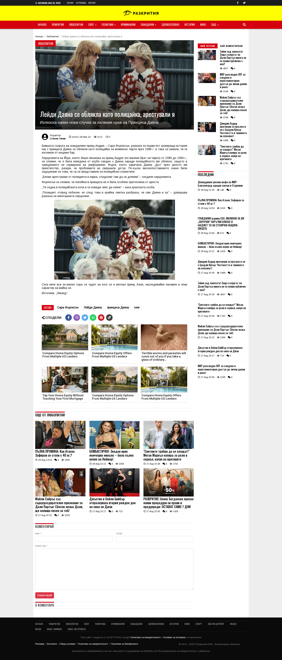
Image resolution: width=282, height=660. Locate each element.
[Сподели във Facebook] (68, 317)
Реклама (39, 644)
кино (203, 24)
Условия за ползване (174, 637)
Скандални (147, 24)
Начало (70, 2)
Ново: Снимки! (54, 629)
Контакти (52, 644)
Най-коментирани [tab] (231, 46)
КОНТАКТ (92, 2)
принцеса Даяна (118, 307)
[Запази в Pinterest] (101, 317)
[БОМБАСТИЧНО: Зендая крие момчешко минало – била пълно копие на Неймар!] (114, 448)
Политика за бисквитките (124, 644)
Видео (233, 623)
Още (213, 24)
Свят (91, 24)
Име (38, 533)
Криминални (128, 24)
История (190, 24)
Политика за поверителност (145, 637)
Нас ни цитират (216, 623)
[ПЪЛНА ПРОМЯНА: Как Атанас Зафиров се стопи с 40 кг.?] (60, 448)
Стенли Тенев (58, 138)
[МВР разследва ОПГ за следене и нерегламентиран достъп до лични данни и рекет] (207, 82)
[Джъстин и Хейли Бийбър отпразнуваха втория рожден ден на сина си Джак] (114, 495)
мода (38, 629)
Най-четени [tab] (207, 46)
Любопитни (76, 24)
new (137, 307)
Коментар (41, 546)
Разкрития (58, 24)
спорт (199, 623)
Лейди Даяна (93, 307)
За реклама (81, 2)
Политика (107, 24)
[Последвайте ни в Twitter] (244, 3)
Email (119, 533)
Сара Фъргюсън (67, 307)
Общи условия (67, 644)
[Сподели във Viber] (76, 317)
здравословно (170, 24)
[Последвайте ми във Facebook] (237, 3)
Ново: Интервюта (77, 629)
